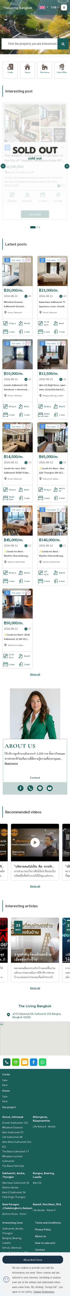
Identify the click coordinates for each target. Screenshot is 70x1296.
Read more (11, 763)
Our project (9, 1107)
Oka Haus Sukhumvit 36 (15, 1182)
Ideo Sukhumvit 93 (12, 1132)
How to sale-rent (45, 1242)
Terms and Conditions (48, 1222)
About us (40, 1236)
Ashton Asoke (10, 1187)
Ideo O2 (37, 1182)
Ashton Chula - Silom (14, 1213)
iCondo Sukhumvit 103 (15, 1122)
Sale (4, 1080)
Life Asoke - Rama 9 (44, 1210)
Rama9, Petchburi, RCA (47, 1204)
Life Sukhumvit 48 (12, 1136)
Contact (40, 1249)
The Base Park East (13, 1165)
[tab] (33, 227)
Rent (5, 1085)
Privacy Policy (43, 1229)
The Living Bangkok (17, 7)
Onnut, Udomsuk (12, 1116)
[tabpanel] (35, 161)
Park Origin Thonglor (14, 1196)
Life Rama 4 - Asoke (44, 1126)
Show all (35, 674)
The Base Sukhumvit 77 (15, 1151)
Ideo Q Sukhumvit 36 (14, 1192)
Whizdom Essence (12, 1127)
